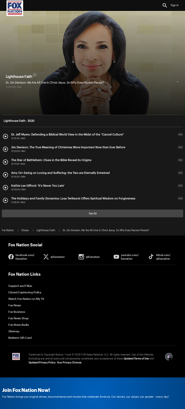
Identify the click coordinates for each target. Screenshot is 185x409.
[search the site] (165, 5)
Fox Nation (8, 230)
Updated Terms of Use (136, 358)
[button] (165, 5)
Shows (25, 230)
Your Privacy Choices (69, 362)
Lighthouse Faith (19, 77)
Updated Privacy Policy (42, 362)
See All (92, 213)
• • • (180, 134)
